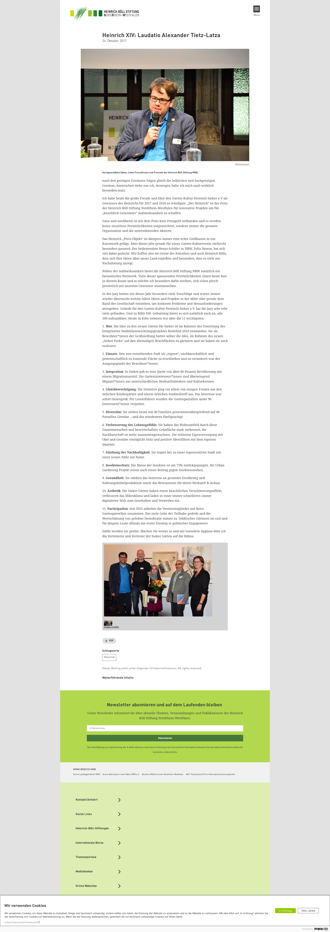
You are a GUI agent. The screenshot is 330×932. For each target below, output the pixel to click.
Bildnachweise (242, 164)
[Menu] (256, 8)
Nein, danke (308, 910)
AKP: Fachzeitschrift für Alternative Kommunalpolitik (210, 774)
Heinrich (109, 657)
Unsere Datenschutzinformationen (20, 922)
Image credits (111, 627)
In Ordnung (285, 910)
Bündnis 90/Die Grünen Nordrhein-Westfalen (162, 774)
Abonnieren (165, 738)
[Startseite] (104, 13)
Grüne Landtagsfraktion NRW (86, 774)
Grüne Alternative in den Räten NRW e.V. (121, 774)
